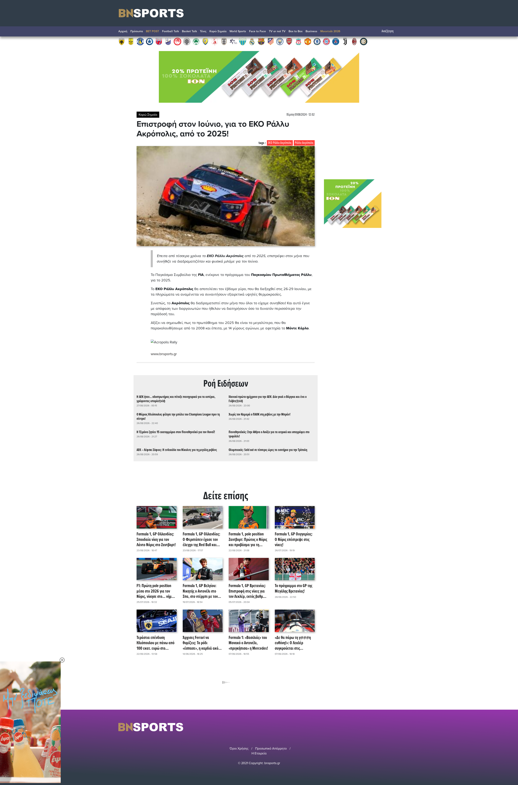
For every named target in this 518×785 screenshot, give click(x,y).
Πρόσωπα (136, 31)
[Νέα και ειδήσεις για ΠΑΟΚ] (224, 41)
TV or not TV (277, 31)
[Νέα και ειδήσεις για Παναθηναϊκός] (196, 41)
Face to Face (257, 31)
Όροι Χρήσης (239, 749)
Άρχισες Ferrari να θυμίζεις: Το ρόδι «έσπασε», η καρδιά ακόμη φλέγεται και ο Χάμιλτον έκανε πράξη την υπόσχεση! (202, 643)
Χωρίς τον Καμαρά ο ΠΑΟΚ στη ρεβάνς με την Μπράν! (259, 414)
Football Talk (170, 31)
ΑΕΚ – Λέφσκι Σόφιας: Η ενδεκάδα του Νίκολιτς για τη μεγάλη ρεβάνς (177, 450)
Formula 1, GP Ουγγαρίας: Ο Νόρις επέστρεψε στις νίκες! (293, 540)
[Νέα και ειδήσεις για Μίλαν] (354, 41)
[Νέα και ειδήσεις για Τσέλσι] (317, 41)
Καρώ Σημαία (217, 31)
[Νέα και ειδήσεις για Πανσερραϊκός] (215, 41)
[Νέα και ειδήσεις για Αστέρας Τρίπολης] (140, 41)
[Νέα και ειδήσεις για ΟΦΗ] (187, 41)
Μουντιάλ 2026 (330, 31)
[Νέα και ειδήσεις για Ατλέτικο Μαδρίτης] (270, 41)
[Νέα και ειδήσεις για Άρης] (131, 41)
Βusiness (311, 31)
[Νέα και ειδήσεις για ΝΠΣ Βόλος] (159, 41)
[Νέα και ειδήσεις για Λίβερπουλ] (298, 41)
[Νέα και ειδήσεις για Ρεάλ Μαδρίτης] (252, 41)
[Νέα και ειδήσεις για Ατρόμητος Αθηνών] (149, 41)
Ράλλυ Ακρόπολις (304, 143)
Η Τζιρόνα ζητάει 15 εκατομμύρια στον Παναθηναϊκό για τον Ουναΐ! (176, 432)
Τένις (203, 31)
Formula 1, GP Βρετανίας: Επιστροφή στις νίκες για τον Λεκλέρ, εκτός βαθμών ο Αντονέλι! (248, 591)
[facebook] (392, 727)
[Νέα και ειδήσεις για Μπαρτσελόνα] (261, 41)
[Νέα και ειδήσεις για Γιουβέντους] (345, 41)
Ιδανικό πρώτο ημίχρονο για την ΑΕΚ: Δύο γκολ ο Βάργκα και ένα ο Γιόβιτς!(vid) (268, 399)
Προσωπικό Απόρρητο (271, 749)
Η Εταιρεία (259, 753)
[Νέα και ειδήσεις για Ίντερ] (363, 41)
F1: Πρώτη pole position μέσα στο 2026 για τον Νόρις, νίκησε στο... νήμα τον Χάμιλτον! (155, 591)
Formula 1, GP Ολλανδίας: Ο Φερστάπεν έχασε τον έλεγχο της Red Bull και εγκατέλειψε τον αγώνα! (201, 540)
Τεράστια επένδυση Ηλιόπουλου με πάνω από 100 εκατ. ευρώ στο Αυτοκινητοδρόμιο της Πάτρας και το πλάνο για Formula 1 (155, 643)
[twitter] (397, 727)
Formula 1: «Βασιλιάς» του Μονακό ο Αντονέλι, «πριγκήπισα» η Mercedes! (248, 643)
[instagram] (386, 727)
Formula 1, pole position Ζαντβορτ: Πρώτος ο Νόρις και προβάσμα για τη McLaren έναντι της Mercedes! (248, 540)
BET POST (152, 31)
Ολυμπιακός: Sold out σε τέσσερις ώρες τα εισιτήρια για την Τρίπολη (268, 450)
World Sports (237, 31)
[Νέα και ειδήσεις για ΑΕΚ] (121, 41)
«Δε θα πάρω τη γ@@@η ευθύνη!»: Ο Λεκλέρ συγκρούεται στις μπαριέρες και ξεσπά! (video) (293, 643)
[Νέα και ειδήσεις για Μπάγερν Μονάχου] (326, 41)
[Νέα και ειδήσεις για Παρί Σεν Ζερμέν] (336, 41)
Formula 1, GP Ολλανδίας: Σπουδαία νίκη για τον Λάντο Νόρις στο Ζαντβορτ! (156, 540)
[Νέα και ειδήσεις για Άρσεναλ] (289, 41)
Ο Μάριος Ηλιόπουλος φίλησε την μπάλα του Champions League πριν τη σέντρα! (178, 416)
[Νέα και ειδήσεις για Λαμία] (168, 41)
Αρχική (122, 31)
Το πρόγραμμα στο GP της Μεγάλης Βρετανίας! (293, 588)
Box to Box (296, 31)
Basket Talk (189, 31)
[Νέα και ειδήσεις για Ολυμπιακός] (177, 41)
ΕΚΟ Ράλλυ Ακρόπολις (280, 143)
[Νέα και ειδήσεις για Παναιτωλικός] (205, 41)
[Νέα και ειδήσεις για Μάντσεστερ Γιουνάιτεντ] (308, 41)
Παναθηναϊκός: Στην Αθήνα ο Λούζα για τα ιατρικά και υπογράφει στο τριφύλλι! (269, 434)
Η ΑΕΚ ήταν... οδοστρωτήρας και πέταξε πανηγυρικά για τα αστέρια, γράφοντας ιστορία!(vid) (176, 399)
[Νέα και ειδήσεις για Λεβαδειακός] (242, 41)
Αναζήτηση (388, 31)
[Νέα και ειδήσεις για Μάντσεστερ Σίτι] (280, 41)
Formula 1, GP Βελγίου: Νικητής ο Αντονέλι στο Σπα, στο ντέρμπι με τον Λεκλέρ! (200, 591)
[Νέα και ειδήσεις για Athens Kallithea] (233, 41)
